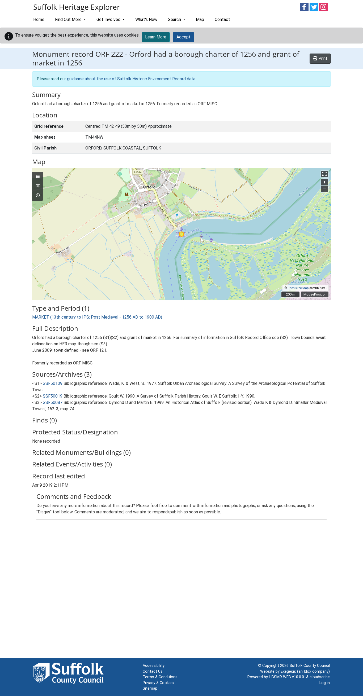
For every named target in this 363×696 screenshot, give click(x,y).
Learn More (155, 36)
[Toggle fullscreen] (324, 174)
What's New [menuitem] (146, 19)
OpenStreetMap (298, 288)
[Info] (37, 195)
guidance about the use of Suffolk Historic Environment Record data (131, 78)
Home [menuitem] (38, 19)
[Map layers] (37, 177)
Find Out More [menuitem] (69, 19)
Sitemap (150, 688)
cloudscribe (320, 677)
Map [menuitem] (200, 19)
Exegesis (288, 671)
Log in (324, 683)
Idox (307, 671)
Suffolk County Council (310, 665)
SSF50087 (52, 402)
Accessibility (153, 665)
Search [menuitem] (175, 19)
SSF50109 (52, 383)
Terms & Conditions (160, 677)
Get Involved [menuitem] (108, 19)
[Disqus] (181, 590)
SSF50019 (52, 396)
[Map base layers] (37, 186)
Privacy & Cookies (158, 683)
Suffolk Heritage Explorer (76, 7)
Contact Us (153, 671)
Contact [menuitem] (222, 19)
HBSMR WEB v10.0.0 (287, 677)
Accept (183, 36)
